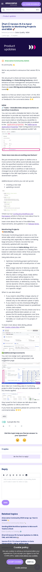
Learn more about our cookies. (26, 556)
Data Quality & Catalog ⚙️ (12, 531)
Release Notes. (33, 224)
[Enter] (3, 10)
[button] (2, 4)
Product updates (9, 16)
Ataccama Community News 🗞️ (14, 523)
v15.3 (4, 416)
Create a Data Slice (12, 327)
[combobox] (21, 10)
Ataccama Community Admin (17, 61)
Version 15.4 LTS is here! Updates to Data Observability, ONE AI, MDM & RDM (18, 542)
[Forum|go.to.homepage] (11, 4)
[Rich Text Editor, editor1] (21, 488)
